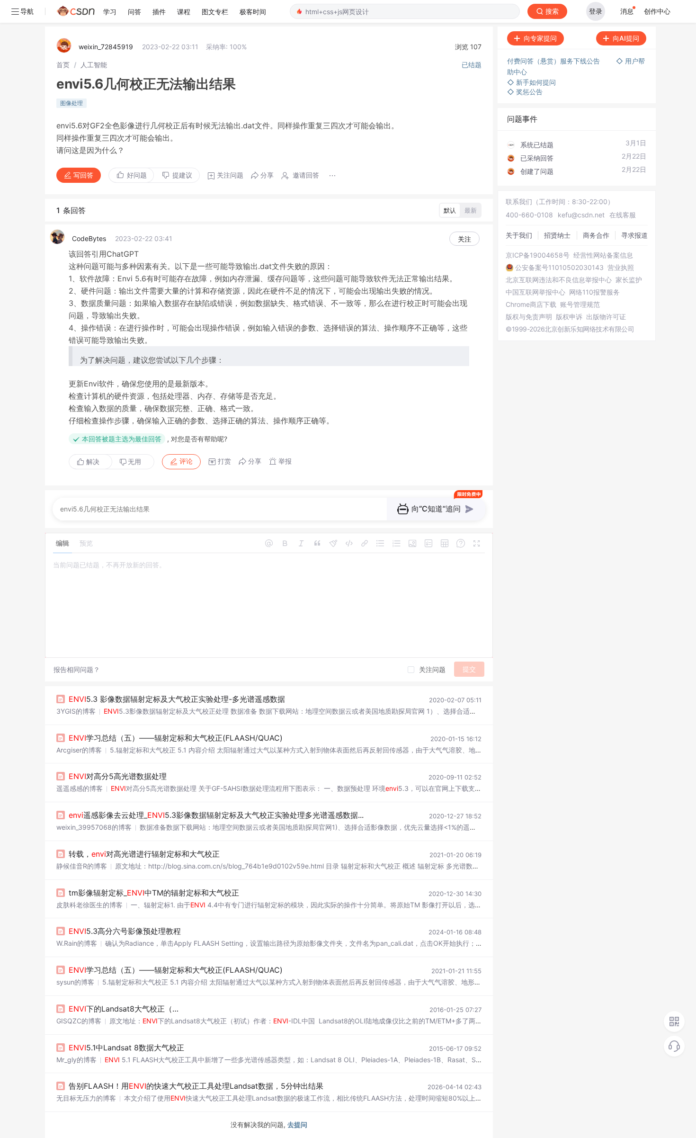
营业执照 (620, 267)
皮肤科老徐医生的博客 (89, 905)
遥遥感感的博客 (79, 788)
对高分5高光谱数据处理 (118, 776)
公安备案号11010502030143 (559, 267)
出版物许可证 (606, 317)
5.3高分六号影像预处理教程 (125, 931)
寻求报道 (634, 235)
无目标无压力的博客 (86, 1098)
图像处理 (71, 103)
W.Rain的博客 (76, 943)
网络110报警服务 (594, 292)
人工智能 (93, 65)
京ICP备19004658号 (538, 255)
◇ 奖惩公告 (525, 92)
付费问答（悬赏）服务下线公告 (554, 61)
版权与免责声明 (529, 317)
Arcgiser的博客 (79, 750)
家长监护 (629, 280)
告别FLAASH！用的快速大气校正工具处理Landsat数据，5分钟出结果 (196, 1086)
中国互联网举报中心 (535, 292)
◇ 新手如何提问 (531, 82)
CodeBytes (89, 238)
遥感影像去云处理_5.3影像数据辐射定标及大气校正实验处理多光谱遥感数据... (216, 815)
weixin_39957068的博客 (94, 827)
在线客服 (622, 215)
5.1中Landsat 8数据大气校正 (126, 1047)
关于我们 (519, 235)
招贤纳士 (557, 235)
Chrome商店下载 (531, 304)
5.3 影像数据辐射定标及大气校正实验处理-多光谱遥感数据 (177, 699)
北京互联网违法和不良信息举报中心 (559, 280)
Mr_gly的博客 (76, 1060)
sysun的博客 (75, 982)
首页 (63, 65)
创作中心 (657, 11)
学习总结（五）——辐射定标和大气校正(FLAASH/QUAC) (176, 738)
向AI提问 (626, 38)
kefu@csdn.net (581, 215)
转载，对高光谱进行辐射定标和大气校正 (144, 854)
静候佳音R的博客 (81, 866)
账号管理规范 (580, 304)
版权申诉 (569, 317)
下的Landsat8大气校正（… (123, 1008)
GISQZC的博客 (78, 1021)
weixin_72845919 (106, 47)
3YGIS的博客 (76, 711)
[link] (63, 65)
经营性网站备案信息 (603, 255)
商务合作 (596, 235)
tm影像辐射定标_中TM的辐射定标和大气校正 (154, 892)
